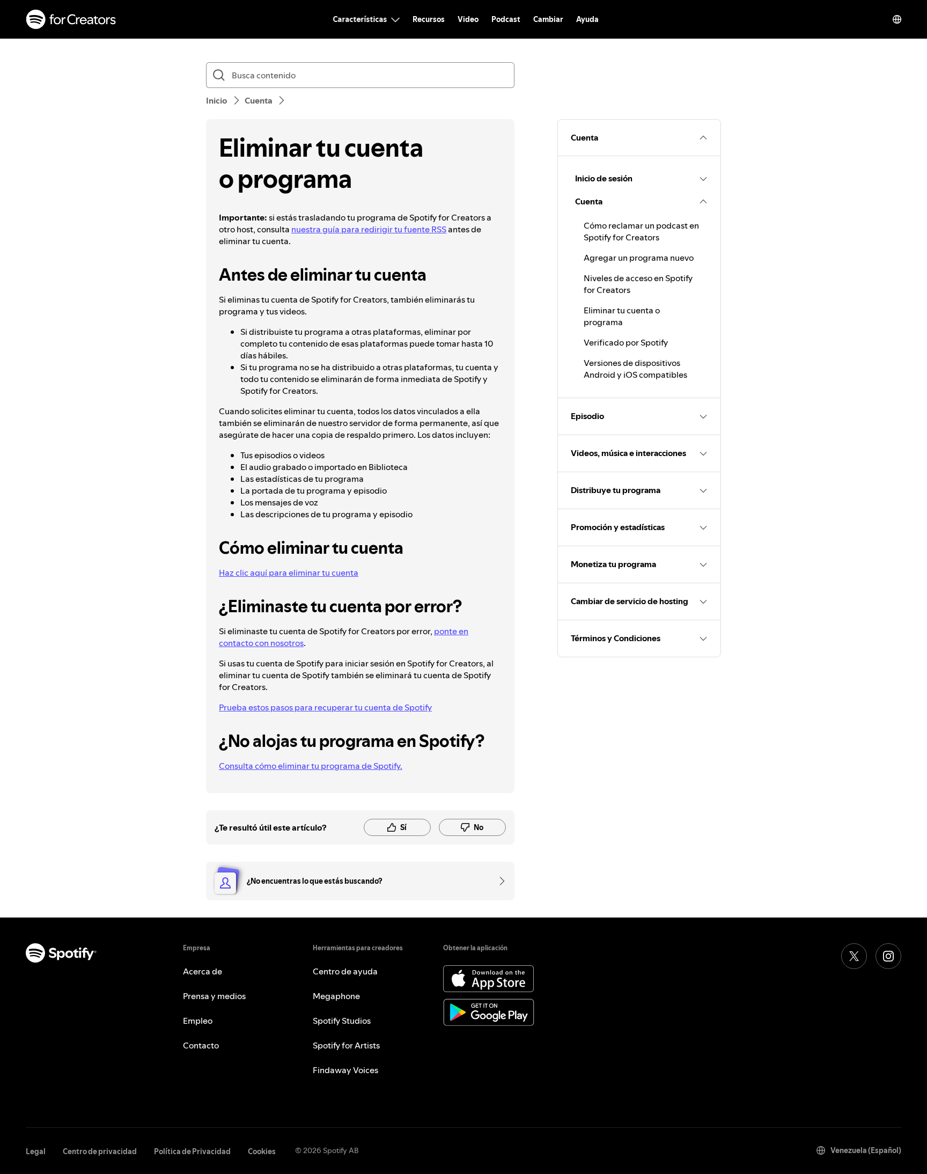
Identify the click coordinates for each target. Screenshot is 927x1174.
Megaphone (336, 996)
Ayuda (587, 19)
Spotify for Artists (346, 1045)
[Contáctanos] (498, 881)
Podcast (505, 19)
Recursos (429, 19)
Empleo (197, 1020)
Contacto (201, 1045)
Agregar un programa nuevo (639, 257)
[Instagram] (888, 956)
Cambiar (548, 19)
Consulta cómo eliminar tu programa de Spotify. (310, 766)
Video (468, 19)
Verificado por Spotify (626, 342)
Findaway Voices (345, 1070)
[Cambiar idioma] (897, 19)
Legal (36, 1151)
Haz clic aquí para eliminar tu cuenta (288, 572)
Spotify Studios (342, 1020)
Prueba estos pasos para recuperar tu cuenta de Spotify (325, 707)
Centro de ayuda (345, 971)
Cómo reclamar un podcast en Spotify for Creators (641, 231)
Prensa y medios (214, 996)
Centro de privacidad (100, 1151)
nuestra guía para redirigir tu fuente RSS (368, 229)
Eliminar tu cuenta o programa (622, 316)
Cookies (262, 1151)
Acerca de (202, 971)
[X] (854, 956)
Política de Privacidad (192, 1151)
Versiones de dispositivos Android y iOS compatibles (635, 368)
